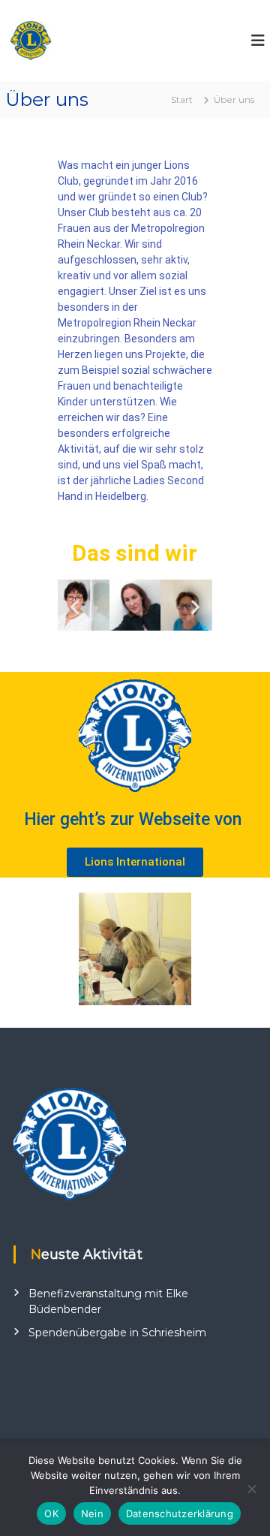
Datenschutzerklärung (179, 1513)
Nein (92, 1513)
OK (51, 1513)
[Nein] (251, 1488)
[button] (74, 607)
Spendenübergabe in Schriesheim (117, 1332)
